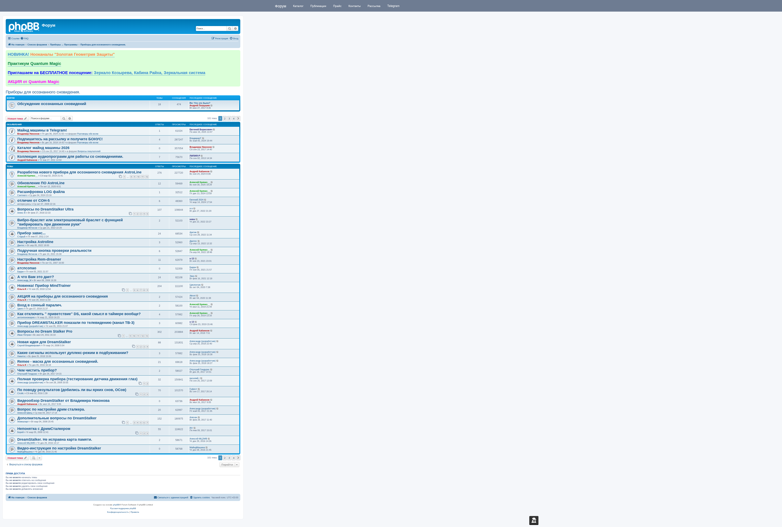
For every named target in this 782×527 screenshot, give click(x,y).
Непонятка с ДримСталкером (43, 429)
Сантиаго (22, 195)
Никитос (21, 356)
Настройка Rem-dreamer (39, 259)
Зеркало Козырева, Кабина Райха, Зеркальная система (106, 72)
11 (143, 176)
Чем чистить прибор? (37, 370)
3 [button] (229, 118)
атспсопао (26, 268)
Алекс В (21, 212)
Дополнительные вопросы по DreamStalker (57, 418)
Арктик (193, 232)
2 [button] (224, 118)
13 (147, 336)
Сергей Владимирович (29, 345)
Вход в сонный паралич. (39, 305)
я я (191, 208)
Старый (21, 236)
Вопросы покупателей (89, 151)
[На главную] (24, 26)
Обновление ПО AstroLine (41, 183)
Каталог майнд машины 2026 (43, 148)
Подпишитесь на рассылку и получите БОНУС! (60, 139)
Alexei (193, 295)
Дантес (21, 245)
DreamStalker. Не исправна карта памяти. (54, 439)
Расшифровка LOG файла (41, 192)
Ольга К (21, 289)
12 (147, 176)
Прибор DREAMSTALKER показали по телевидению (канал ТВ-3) (75, 323)
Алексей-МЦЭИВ (26, 443)
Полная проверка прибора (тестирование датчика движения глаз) (77, 379)
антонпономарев (26, 317)
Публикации (318, 6)
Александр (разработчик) (30, 326)
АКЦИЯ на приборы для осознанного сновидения (62, 296)
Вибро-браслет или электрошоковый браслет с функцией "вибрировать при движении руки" (70, 222)
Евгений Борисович (201, 129)
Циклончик (195, 285)
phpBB (116, 505)
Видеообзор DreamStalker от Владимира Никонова (63, 401)
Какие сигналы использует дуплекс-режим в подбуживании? (72, 353)
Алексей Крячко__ (27, 175)
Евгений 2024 (196, 199)
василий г (195, 378)
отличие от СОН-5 (33, 200)
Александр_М (24, 280)
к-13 (192, 258)
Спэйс (20, 393)
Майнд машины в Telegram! (42, 130)
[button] (238, 118)
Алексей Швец (24, 413)
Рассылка (373, 6)
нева (192, 219)
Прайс (337, 6)
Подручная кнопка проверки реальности (54, 251)
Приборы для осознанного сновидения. (43, 92)
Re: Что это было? (200, 103)
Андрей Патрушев (200, 105)
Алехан (193, 417)
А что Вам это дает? (35, 277)
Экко (192, 276)
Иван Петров (24, 335)
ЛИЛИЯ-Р (195, 155)
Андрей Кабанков (27, 160)
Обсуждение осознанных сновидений (51, 104)
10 (138, 176)
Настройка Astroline (35, 242)
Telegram (393, 6)
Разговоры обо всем (87, 134)
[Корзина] (533, 520)
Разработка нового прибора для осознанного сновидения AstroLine (79, 172)
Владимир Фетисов (27, 228)
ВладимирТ (195, 138)
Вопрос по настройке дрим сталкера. (51, 409)
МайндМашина (25, 451)
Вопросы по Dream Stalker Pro (44, 331)
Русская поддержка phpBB (123, 508)
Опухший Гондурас (27, 374)
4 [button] (233, 118)
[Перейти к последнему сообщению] (214, 129)
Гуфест (193, 389)
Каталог (297, 6)
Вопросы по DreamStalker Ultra (45, 209)
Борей (20, 432)
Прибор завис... (31, 233)
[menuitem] (24, 38)
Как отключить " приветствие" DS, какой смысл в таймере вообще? (79, 314)
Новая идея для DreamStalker (44, 342)
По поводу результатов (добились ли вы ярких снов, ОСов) (71, 390)
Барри (20, 271)
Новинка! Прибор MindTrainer (44, 286)
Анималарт (23, 421)
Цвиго (20, 308)
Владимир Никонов (28, 134)
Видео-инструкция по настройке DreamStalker (59, 448)
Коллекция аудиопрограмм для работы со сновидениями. (70, 156)
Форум (280, 5)
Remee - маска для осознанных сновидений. (57, 361)
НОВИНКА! (61, 54)
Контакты (354, 6)
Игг (191, 428)
